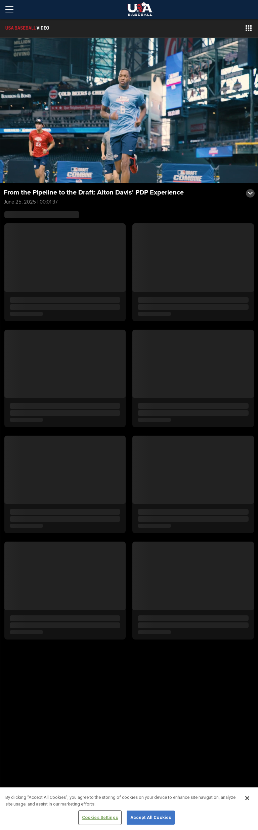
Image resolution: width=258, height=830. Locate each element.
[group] (129, 110)
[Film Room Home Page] (41, 28)
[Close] (247, 798)
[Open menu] (12, 9)
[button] (249, 28)
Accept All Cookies (150, 817)
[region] (129, 808)
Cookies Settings (100, 817)
